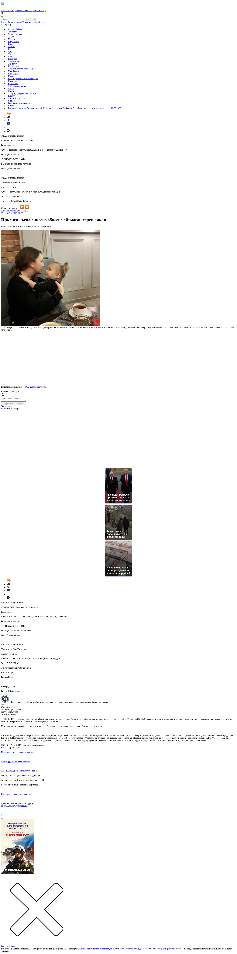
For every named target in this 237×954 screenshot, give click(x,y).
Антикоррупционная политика (15, 761)
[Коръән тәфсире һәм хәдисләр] (9, 115)
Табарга (31, 19)
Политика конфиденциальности (16, 794)
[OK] (8, 127)
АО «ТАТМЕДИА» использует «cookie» (20, 771)
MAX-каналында (32, 387)
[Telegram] (8, 120)
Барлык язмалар (8, 946)
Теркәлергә (6, 406)
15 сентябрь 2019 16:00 (12, 213)
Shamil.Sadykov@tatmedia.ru (14, 806)
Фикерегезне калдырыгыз (12, 404)
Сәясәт (4, 10)
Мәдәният (33, 10)
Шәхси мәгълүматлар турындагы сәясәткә (132, 949)
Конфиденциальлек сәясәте (169, 949)
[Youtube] (8, 124)
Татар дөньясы (15, 10)
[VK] (8, 117)
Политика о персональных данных (17, 752)
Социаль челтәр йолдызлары (14, 210)
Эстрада (42, 10)
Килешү (5, 951)
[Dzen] (8, 131)
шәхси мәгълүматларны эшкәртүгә (95, 949)
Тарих (25, 10)
